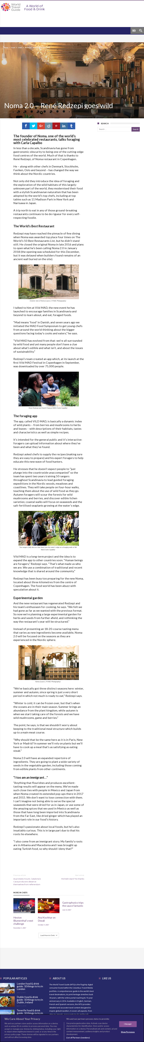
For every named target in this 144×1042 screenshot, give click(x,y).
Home (6, 47)
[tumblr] (71, 126)
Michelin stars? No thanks (72, 877)
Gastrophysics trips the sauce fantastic (73, 904)
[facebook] (26, 126)
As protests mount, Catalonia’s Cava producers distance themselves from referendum (27, 880)
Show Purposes (128, 1032)
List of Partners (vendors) (78, 1038)
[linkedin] (64, 126)
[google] (41, 126)
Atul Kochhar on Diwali (47, 919)
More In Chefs (20, 892)
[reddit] (48, 126)
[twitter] (33, 126)
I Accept (127, 1024)
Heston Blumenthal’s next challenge (23, 920)
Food (13, 47)
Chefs (20, 47)
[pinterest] (56, 126)
